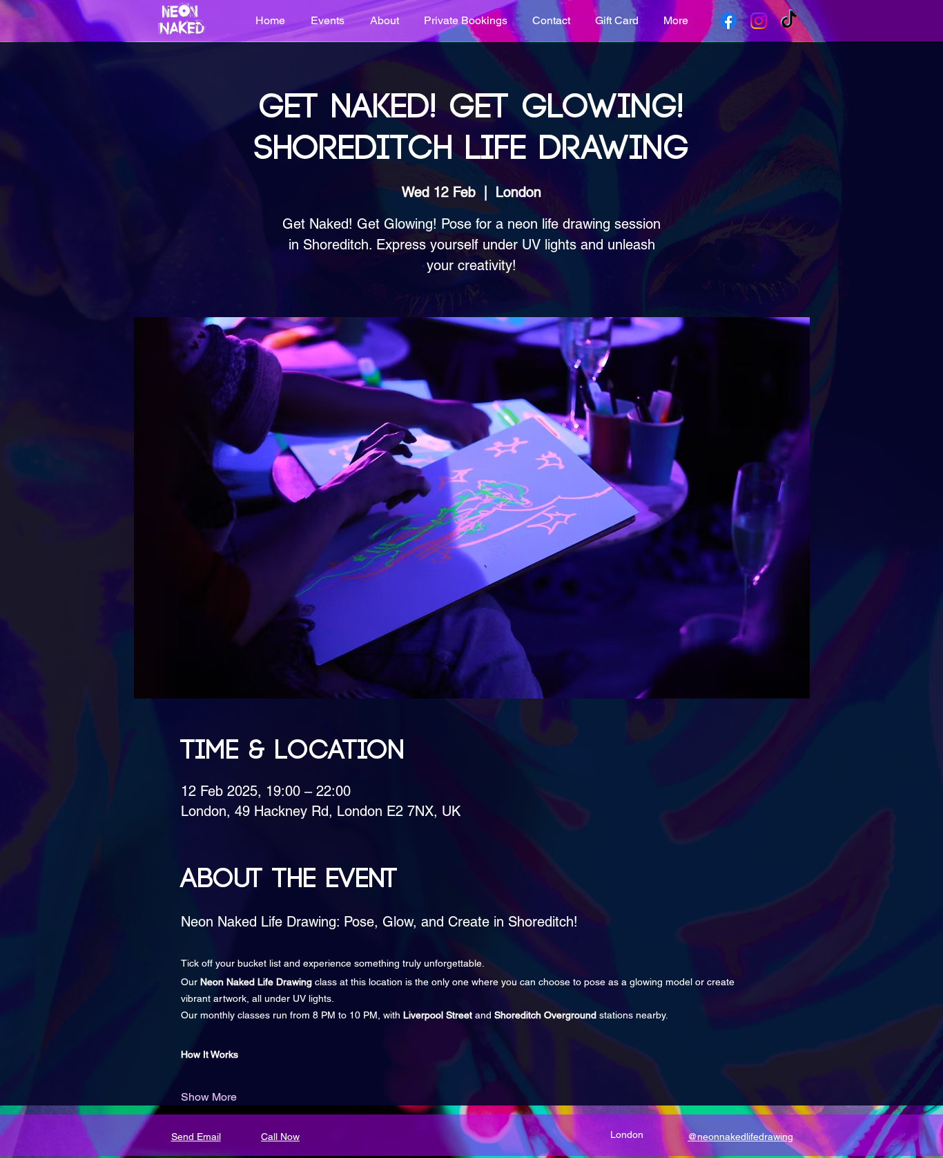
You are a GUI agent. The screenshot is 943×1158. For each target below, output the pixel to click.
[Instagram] (759, 21)
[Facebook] (728, 21)
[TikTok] (789, 21)
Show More (209, 1096)
